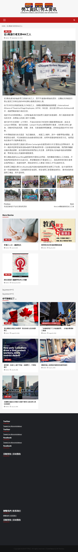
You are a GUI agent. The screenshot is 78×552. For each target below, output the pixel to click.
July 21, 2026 (52, 368)
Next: (64, 205)
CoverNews (50, 549)
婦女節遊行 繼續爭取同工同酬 (15, 280)
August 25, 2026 (15, 333)
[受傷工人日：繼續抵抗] (20, 230)
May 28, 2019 (52, 248)
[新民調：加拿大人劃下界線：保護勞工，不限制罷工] (20, 351)
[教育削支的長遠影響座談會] (58, 230)
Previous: (15, 205)
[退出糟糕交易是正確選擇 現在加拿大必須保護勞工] (20, 314)
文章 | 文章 (7, 323)
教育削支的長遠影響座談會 (51, 245)
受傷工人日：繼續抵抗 (12, 245)
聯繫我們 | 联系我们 (10, 516)
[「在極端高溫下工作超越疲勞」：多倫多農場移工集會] (58, 314)
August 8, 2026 (52, 333)
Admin (7, 38)
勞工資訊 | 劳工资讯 (39, 9)
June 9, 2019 (14, 248)
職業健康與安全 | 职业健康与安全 (51, 323)
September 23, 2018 (17, 38)
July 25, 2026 (14, 370)
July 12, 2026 (14, 407)
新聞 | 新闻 (7, 360)
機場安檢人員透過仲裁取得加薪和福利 (54, 365)
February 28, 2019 (15, 283)
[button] (4, 19)
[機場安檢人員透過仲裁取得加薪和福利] (58, 351)
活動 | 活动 (7, 31)
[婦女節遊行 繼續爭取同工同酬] (20, 265)
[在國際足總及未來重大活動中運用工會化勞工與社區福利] (20, 387)
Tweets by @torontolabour (12, 426)
